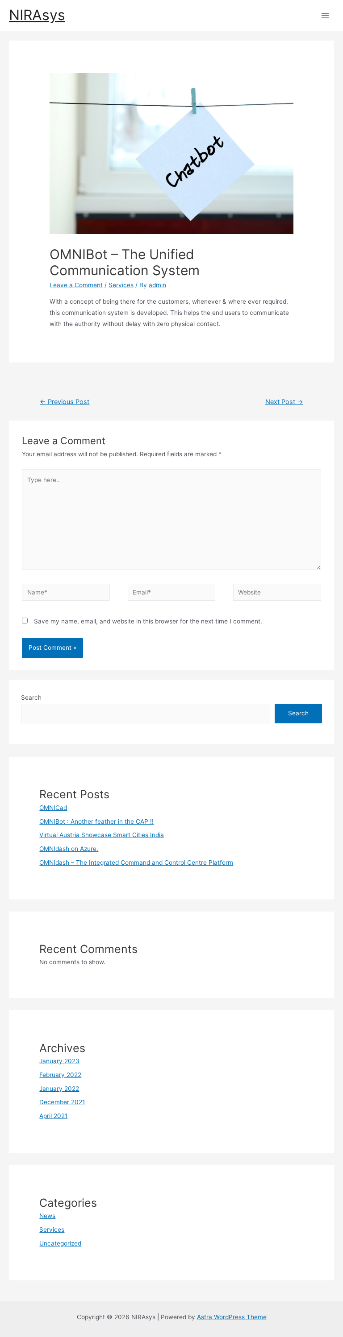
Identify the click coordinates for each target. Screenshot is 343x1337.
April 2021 (53, 1115)
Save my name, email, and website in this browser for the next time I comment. (148, 621)
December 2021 (62, 1102)
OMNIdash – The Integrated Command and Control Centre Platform (136, 862)
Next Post (284, 402)
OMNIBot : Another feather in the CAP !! (96, 821)
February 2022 (60, 1074)
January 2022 (59, 1088)
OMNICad (53, 807)
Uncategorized (60, 1243)
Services (121, 285)
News (47, 1215)
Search (31, 697)
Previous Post (64, 402)
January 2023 (59, 1061)
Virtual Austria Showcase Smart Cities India (101, 834)
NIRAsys (37, 15)
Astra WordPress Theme (232, 1316)
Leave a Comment (76, 285)
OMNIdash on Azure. (68, 848)
